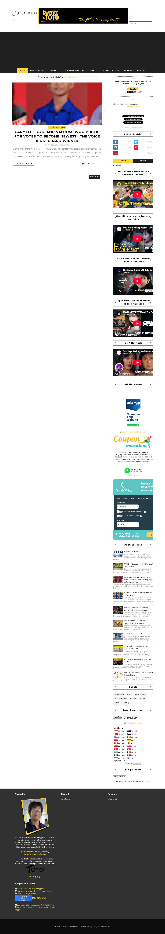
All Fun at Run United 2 (131, 552)
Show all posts (70, 77)
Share (92, 164)
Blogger (147, 781)
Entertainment (111, 70)
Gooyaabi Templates (101, 927)
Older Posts (94, 177)
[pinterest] (34, 13)
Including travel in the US (133, 511)
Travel (52, 70)
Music (129, 694)
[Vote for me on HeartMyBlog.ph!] (133, 432)
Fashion (94, 70)
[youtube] (19, 13)
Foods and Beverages (73, 70)
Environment (37, 70)
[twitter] (24, 13)
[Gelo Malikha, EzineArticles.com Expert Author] (34, 905)
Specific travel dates (131, 516)
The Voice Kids (58, 127)
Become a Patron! (133, 107)
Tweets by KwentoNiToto (133, 128)
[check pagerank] (133, 723)
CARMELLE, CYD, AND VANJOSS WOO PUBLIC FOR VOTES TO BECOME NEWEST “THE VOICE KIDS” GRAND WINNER (57, 136)
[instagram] (29, 13)
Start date (120, 520)
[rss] (33, 877)
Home (22, 70)
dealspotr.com (133, 475)
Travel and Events (139, 694)
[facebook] (14, 13)
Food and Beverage (121, 698)
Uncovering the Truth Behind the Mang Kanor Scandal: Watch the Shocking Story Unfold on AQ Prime (138, 579)
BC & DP (141, 70)
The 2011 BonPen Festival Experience (137, 634)
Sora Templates (71, 927)
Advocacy (142, 698)
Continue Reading (23, 164)
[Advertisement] (82, 50)
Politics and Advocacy (122, 703)
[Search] (149, 23)
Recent (123, 161)
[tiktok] (14, 17)
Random (143, 161)
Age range (121, 502)
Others (128, 70)
